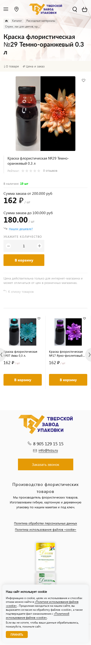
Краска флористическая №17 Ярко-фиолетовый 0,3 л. (66, 353)
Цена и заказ (35, 66)
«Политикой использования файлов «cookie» (37, 615)
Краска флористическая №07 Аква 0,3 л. (20, 353)
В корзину (24, 260)
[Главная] (6, 21)
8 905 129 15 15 (48, 443)
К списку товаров (21, 291)
